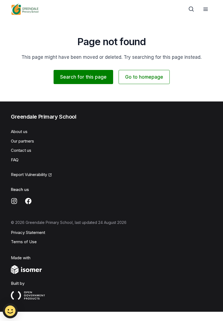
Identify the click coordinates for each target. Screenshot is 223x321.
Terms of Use (24, 241)
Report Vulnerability (29, 174)
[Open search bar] (191, 9)
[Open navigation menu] (205, 9)
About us (19, 131)
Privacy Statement (28, 232)
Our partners (22, 141)
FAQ (14, 159)
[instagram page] (14, 201)
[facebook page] (28, 201)
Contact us (21, 150)
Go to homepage (144, 77)
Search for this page (83, 77)
